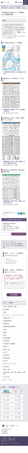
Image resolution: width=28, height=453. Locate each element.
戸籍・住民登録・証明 (10, 306)
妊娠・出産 (7, 349)
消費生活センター (9, 318)
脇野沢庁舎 (5, 433)
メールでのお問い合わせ (19, 234)
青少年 (6, 361)
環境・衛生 (7, 369)
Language (19, 2)
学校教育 (6, 355)
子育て (6, 352)
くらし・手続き (13, 6)
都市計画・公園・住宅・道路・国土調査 (14, 373)
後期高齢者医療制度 (9, 326)
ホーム (7, 6)
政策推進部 (19, 8)
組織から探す (12, 439)
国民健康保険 (8, 321)
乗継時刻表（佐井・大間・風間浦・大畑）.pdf (14, 162)
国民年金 (6, 323)
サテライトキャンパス (10, 364)
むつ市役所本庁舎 (7, 429)
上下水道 (6, 377)
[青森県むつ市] (5, 2)
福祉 (5, 335)
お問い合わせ (4, 440)
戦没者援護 (7, 338)
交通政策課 (24, 8)
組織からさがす (13, 8)
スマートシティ (8, 380)
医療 (5, 329)
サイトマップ (4, 439)
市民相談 (6, 309)
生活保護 (6, 341)
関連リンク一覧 (11, 438)
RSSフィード (12, 440)
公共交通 (18, 6)
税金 (5, 312)
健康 (5, 332)
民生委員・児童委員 (9, 344)
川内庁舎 (5, 430)
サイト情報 (3, 438)
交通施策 (23, 6)
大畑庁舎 (5, 431)
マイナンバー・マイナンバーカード (14, 315)
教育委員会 (7, 358)
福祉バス (6, 346)
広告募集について (14, 387)
